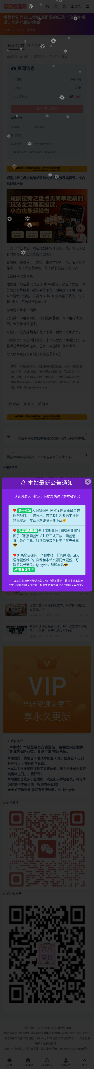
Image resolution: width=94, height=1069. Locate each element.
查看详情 (24, 569)
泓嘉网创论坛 (28, 531)
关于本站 (25, 510)
